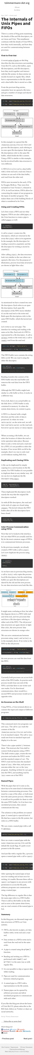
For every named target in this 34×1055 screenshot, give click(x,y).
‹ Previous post (7, 1038)
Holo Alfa (8, 1051)
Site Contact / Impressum (10, 1047)
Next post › (28, 1038)
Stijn (27, 1051)
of (13, 60)
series (10, 60)
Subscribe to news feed (12, 1021)
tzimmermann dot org (17, 3)
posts (17, 60)
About (17, 7)
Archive (17, 10)
